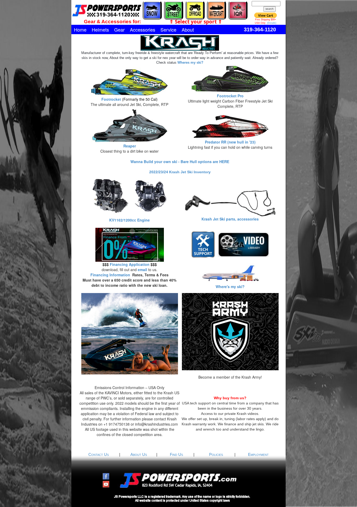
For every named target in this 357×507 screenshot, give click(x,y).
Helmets (100, 29)
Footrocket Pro (230, 95)
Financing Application (129, 264)
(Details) (271, 23)
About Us (139, 454)
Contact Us (99, 454)
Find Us (177, 454)
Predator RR (215, 142)
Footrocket (111, 99)
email (142, 269)
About (188, 29)
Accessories (142, 29)
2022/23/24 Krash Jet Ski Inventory (180, 172)
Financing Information (110, 274)
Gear (119, 29)
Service (168, 29)
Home (80, 29)
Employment (258, 454)
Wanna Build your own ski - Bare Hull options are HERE (179, 161)
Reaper (129, 145)
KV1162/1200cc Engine (129, 220)
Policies (216, 454)
